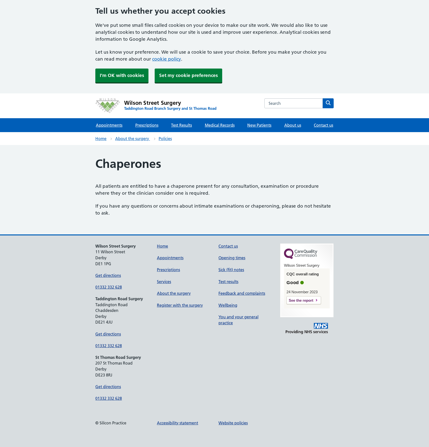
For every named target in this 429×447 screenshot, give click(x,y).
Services (164, 281)
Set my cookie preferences (188, 75)
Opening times (231, 257)
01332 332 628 (108, 287)
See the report (301, 300)
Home (101, 138)
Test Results (181, 125)
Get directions (108, 275)
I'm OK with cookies (122, 75)
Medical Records (220, 125)
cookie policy (166, 59)
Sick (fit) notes (231, 269)
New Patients (259, 125)
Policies (165, 138)
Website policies (233, 422)
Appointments (109, 125)
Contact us (323, 125)
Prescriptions (146, 125)
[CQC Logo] (300, 258)
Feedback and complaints (241, 293)
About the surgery (132, 138)
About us (292, 125)
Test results (228, 281)
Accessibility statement (177, 422)
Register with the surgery (180, 305)
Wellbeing (227, 305)
